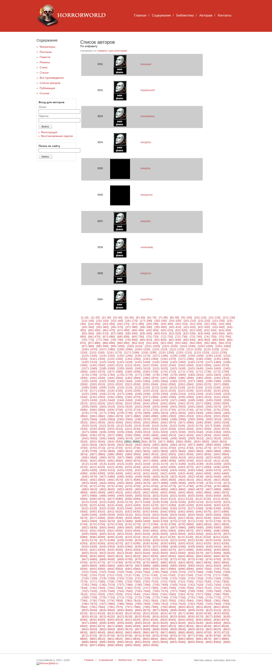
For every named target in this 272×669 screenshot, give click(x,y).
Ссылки (44, 93)
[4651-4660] (125, 483)
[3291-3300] (125, 432)
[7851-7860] (221, 600)
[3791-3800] (107, 451)
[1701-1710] (168, 371)
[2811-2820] (178, 413)
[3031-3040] (115, 422)
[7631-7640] (132, 594)
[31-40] (117, 317)
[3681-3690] (213, 444)
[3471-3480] (142, 438)
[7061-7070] (178, 572)
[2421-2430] (89, 400)
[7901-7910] (160, 603)
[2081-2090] (89, 387)
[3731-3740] (150, 448)
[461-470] (109, 330)
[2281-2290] (142, 393)
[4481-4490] (125, 476)
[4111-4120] (221, 460)
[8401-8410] (142, 622)
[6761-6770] (97, 562)
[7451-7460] (115, 587)
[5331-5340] (124, 508)
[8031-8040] (89, 610)
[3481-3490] (160, 438)
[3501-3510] (196, 438)
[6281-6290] (150, 543)
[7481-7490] (168, 587)
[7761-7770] (213, 597)
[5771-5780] (150, 524)
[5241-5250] (115, 505)
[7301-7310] (150, 581)
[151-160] (117, 320)
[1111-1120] (177, 349)
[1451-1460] (178, 362)
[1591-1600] (125, 368)
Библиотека (185, 15)
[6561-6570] (195, 552)
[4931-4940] (168, 492)
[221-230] (218, 320)
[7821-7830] (168, 600)
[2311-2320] (195, 393)
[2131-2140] (177, 387)
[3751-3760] (186, 448)
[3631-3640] (124, 444)
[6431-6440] (115, 549)
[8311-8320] (132, 619)
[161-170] (131, 320)
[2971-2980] (160, 419)
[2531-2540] (132, 403)
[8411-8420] (160, 622)
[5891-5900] (213, 527)
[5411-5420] (115, 511)
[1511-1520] (132, 365)
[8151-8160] (150, 613)
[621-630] (189, 333)
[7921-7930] (195, 603)
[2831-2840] (213, 413)
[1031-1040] (187, 346)
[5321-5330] (107, 508)
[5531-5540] (178, 514)
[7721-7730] (142, 597)
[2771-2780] (107, 413)
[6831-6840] (221, 562)
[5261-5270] (150, 505)
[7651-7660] (168, 594)
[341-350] (88, 327)
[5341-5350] (142, 508)
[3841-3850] (195, 451)
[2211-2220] (168, 390)
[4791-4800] (221, 486)
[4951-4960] (203, 492)
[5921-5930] (115, 530)
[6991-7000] (203, 568)
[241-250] (94, 323)
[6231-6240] (213, 540)
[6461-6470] (168, 549)
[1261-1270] (142, 355)
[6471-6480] (186, 549)
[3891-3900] (133, 454)
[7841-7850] (203, 600)
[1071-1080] (107, 349)
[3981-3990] (142, 457)
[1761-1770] (125, 374)
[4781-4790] (203, 486)
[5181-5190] (160, 502)
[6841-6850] (89, 565)
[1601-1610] (142, 368)
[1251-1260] (125, 355)
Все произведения (52, 77)
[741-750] (210, 336)
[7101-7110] (97, 575)
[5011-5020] (160, 495)
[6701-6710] (142, 559)
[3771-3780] (221, 448)
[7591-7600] (213, 591)
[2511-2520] (97, 403)
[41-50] (129, 317)
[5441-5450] (168, 511)
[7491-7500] (186, 587)
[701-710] (152, 336)
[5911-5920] (97, 530)
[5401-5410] (97, 511)
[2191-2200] (133, 390)
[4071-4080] (150, 460)
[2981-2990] (178, 419)
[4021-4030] (213, 457)
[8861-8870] (203, 638)
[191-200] (175, 320)
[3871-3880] (97, 454)
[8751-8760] (160, 635)
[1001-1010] (134, 346)
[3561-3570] (148, 441)
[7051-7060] (160, 572)
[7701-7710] (107, 597)
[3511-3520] (213, 438)
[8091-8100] (196, 610)
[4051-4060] (115, 460)
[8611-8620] (213, 629)
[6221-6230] (195, 540)
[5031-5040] (195, 495)
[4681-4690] (178, 483)
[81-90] (174, 317)
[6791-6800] (150, 562)
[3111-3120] (106, 425)
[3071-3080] (186, 422)
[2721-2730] (168, 409)
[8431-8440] (195, 622)
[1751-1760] (107, 374)
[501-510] (167, 330)
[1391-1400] (221, 358)
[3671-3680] (195, 444)
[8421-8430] (178, 622)
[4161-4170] (160, 463)
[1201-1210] (184, 352)
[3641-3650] (142, 444)
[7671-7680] (203, 594)
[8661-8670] (150, 632)
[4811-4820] (107, 489)
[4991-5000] (125, 495)
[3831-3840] (178, 451)
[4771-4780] (186, 486)
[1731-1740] (221, 371)
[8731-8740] (124, 635)
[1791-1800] (178, 374)
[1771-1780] (142, 374)
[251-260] (109, 323)
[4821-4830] (124, 489)
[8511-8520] (186, 626)
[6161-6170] (89, 540)
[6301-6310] (186, 543)
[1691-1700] (150, 371)
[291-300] (167, 323)
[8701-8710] (221, 632)
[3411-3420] (186, 435)
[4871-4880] (213, 489)
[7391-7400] (160, 584)
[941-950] (196, 343)
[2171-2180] (97, 390)
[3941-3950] (221, 454)
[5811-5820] (221, 524)
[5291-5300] (203, 505)
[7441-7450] (97, 587)
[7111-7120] (114, 575)
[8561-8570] (125, 629)
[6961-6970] (150, 568)
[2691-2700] (115, 409)
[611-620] (175, 333)
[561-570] (102, 333)
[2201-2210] (150, 390)
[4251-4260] (168, 467)
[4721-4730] (97, 486)
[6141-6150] (203, 537)
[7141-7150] (167, 575)
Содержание (161, 15)
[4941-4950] (186, 492)
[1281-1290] (178, 355)
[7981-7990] (150, 607)
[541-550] (225, 330)
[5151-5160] (107, 502)
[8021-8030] (221, 607)
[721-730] (181, 336)
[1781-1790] (160, 374)
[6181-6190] (125, 540)
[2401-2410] (203, 397)
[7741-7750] (178, 597)
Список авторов (50, 82)
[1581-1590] (107, 368)
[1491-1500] (97, 365)
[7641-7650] (150, 594)
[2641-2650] (178, 406)
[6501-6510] (89, 552)
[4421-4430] (168, 473)
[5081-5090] (133, 498)
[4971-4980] (89, 495)
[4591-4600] (168, 479)
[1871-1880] (168, 378)
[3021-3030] (97, 422)
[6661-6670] (221, 556)
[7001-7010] (221, 568)
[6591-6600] (97, 556)
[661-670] (94, 336)
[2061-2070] (203, 384)
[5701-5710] (178, 521)
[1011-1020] (152, 346)
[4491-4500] (142, 476)
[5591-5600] (133, 517)
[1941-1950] (142, 381)
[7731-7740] (160, 597)
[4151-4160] (142, 463)
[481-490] (138, 330)
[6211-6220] (178, 540)
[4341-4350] (178, 470)
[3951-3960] (89, 457)
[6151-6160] (221, 537)
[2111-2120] (142, 387)
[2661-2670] (213, 406)
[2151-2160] (213, 387)
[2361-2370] (133, 397)
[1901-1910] (221, 378)
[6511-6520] (107, 552)
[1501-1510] (115, 365)
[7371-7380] (125, 584)
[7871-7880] (107, 603)
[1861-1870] (150, 378)
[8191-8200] (221, 613)
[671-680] (109, 336)
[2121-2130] (159, 387)
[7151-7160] (185, 575)
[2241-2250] (221, 390)
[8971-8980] (97, 645)
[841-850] (204, 339)
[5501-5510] (125, 514)
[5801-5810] (203, 524)
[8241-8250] (160, 616)
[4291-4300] (89, 470)
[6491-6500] (221, 549)
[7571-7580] (178, 591)
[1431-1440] (142, 362)
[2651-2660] (195, 406)
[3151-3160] (177, 425)
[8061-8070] (142, 610)
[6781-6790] (133, 562)
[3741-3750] (168, 448)
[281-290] (152, 323)
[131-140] (88, 320)
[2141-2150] (195, 387)
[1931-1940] (124, 381)
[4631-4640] (89, 483)
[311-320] (196, 323)
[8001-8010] (186, 607)
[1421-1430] (124, 362)
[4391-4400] (115, 473)
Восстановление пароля (57, 136)
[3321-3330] (178, 432)
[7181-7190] (89, 578)
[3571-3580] (166, 441)
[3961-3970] (107, 457)
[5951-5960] (168, 530)
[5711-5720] (195, 521)
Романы (45, 62)
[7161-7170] (203, 575)
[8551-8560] (107, 629)
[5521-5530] (160, 514)
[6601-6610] (115, 556)
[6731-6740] (195, 559)
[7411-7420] (195, 584)
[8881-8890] (89, 642)
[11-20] (95, 317)
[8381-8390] (107, 622)
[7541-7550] (125, 591)
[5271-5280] (168, 505)
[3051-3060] (150, 422)
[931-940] (181, 343)
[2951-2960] (125, 419)
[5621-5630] (186, 517)
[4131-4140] (107, 463)
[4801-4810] (89, 489)
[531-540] (210, 330)
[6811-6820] (186, 562)
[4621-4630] (221, 479)
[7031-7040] (124, 572)
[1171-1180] (131, 352)
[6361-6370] (142, 546)
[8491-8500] (150, 626)
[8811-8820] (115, 638)
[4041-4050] (97, 460)
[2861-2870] (115, 416)
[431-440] (218, 327)
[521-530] (196, 330)
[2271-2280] (125, 393)
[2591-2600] (89, 406)
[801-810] (146, 339)
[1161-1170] (114, 352)
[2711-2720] (150, 409)
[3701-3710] (97, 448)
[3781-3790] (89, 451)
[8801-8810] (97, 638)
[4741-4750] (133, 486)
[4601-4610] (186, 479)
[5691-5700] (160, 521)
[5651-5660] (89, 521)
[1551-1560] (203, 365)
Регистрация (49, 132)
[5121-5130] (203, 498)
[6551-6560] (178, 552)
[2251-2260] (89, 393)
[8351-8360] (203, 619)
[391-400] (161, 327)
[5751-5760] (115, 524)
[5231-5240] (97, 505)
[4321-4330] (142, 470)
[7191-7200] (107, 578)
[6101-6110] (132, 537)
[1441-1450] (160, 362)
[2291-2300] (160, 393)
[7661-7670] (186, 594)
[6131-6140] (185, 537)
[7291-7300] (133, 581)
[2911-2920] (203, 416)
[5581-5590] (115, 517)
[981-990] (102, 346)
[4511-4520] (178, 476)
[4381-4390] (97, 473)
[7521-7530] (89, 591)
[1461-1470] (195, 362)
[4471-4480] (107, 476)
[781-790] (117, 339)
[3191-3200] (97, 428)
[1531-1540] (168, 365)
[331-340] (225, 323)
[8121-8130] (97, 613)
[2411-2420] (221, 397)
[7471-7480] (150, 587)
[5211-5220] (213, 502)
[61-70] (151, 317)
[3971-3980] (125, 457)
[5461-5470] (203, 511)
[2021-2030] (132, 384)
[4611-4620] (203, 479)
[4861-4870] (195, 489)
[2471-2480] (178, 400)
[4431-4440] (186, 473)
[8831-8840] (150, 638)
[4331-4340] (160, 470)
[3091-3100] (221, 422)
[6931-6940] (97, 568)
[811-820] (160, 339)
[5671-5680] (125, 521)
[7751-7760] (195, 597)
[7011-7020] (89, 572)
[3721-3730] (132, 448)
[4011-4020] (195, 457)
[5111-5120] (185, 498)
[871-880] (94, 343)
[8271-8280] (213, 616)
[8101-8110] (213, 610)
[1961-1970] (178, 381)
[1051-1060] (223, 346)
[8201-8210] (89, 616)
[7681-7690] (221, 594)
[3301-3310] (142, 432)
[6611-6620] (132, 556)
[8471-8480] (115, 626)
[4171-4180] (178, 463)
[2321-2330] (213, 393)
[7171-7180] (221, 575)
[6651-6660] (203, 556)
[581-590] (131, 333)
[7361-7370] (107, 584)
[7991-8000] (168, 607)
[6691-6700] (125, 559)
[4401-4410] (133, 473)
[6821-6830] (203, 562)
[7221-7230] (160, 578)
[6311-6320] (203, 543)
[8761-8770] (178, 635)
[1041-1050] (205, 346)
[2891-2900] (168, 416)
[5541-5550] (195, 514)
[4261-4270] (186, 467)
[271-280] (138, 323)
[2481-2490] (196, 400)
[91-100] (186, 317)
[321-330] (210, 323)
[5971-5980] (203, 530)
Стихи (43, 67)
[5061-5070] (97, 498)
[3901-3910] (150, 454)
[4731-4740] (115, 486)
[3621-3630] (107, 444)
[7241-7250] (195, 578)
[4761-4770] (168, 486)
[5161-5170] (125, 502)
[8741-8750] (142, 635)
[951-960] (210, 343)
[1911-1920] (89, 381)
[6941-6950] (115, 568)
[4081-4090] (168, 460)
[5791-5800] (186, 524)
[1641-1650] (213, 368)
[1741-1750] (89, 374)
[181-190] (161, 320)
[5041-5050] (213, 495)
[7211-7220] (142, 578)
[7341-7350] (221, 581)
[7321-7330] (186, 581)
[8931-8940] (178, 642)
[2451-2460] (142, 400)
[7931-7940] (213, 603)
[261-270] (123, 323)
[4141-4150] (125, 463)
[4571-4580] (133, 479)
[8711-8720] (89, 635)
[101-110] (200, 317)
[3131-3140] (142, 425)
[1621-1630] (178, 368)
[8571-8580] (142, 629)
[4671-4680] (160, 483)
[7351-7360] (89, 584)
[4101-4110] (203, 460)
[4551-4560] (97, 479)
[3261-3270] (221, 428)
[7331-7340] (203, 581)
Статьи (44, 72)
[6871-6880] (142, 565)
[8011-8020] (203, 607)
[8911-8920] (142, 642)
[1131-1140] (211, 349)
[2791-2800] (142, 413)
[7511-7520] (221, 587)
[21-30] (106, 317)
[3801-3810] (125, 451)
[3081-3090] (203, 422)
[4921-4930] (150, 492)
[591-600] (146, 333)
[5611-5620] (168, 517)
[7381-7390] (142, 584)
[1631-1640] (195, 368)
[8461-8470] (97, 626)
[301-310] (181, 323)
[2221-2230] (186, 390)
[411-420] (190, 327)
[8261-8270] (195, 616)
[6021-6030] (142, 533)
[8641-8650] (115, 632)
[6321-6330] (221, 543)
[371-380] (131, 327)
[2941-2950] (107, 419)
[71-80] (163, 317)
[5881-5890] (196, 527)
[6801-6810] (168, 562)
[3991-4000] (160, 457)
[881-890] (109, 343)
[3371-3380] (115, 435)
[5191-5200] (178, 502)
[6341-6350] (107, 546)
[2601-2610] (107, 406)
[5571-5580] (97, 517)
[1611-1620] (160, 368)
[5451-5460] (186, 511)
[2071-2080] (221, 384)
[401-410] (175, 327)
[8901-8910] (125, 642)
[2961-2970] (142, 419)
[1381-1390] (203, 358)
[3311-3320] (160, 432)
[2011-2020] (115, 384)
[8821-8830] (132, 638)
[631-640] (204, 333)
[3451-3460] (107, 438)
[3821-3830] (160, 451)
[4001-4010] (178, 457)
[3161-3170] (195, 425)
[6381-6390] (178, 546)
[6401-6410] (213, 546)
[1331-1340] (115, 358)
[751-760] (225, 336)
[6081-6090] (97, 537)
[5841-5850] (125, 527)
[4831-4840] (142, 489)
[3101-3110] (89, 425)
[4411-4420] (150, 473)
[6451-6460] (150, 549)
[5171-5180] (142, 502)
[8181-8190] (203, 613)
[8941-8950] (195, 642)
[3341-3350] (213, 432)
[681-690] (123, 336)
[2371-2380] (150, 397)
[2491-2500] (213, 400)
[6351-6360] (125, 546)
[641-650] (218, 333)
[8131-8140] (115, 613)
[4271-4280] (203, 467)
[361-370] (117, 327)
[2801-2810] (160, 413)
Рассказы (46, 51)
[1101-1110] (160, 349)
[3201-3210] (115, 428)
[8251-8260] (178, 616)
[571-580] (117, 333)
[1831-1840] (97, 378)
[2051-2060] (186, 384)
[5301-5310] (221, 505)
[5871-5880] (178, 527)
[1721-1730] (203, 371)
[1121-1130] (194, 349)
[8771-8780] (195, 635)
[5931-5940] (132, 530)
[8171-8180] (186, 613)
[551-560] (88, 333)
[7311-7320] (168, 581)
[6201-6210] (160, 540)
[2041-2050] (168, 384)
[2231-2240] (203, 390)
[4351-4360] (195, 470)
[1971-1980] (195, 381)
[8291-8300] (97, 619)
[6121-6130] (167, 537)
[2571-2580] (203, 403)
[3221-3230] (150, 428)
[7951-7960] (97, 607)
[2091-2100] (107, 387)
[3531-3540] (97, 441)
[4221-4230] (115, 467)
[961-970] (225, 343)
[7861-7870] (89, 603)
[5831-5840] (107, 527)
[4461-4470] (89, 476)
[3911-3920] (168, 454)
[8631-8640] (97, 632)
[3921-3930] (186, 454)
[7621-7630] (115, 594)
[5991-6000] (89, 533)
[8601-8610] (196, 629)
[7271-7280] (97, 581)
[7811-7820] (150, 600)
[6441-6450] (133, 549)
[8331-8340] (168, 619)
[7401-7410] (178, 584)
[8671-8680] (168, 632)
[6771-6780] (115, 562)
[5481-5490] (89, 514)
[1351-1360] (150, 358)
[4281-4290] (221, 467)
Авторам (205, 15)
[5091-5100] (150, 498)
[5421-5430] (132, 511)
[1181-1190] (149, 352)
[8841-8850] (168, 638)
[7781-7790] (97, 600)
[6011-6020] (124, 533)
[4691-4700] (196, 483)
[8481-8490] (133, 626)
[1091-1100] (142, 349)
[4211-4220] (97, 467)
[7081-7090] (213, 572)
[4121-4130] (89, 463)
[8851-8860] (186, 638)
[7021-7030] (107, 572)
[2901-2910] (186, 416)
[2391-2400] (186, 397)
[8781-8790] (213, 635)
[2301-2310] (178, 393)
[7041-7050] (142, 572)
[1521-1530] (150, 365)
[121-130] (229, 317)
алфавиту (103, 51)
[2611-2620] (124, 406)
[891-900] (123, 343)
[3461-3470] (125, 438)
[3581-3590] (183, 441)
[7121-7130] (132, 575)
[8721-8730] (107, 635)
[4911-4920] (132, 492)
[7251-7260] (213, 578)
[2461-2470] (160, 400)
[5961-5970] (186, 530)
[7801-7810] (133, 600)
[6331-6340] (89, 546)
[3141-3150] (159, 425)
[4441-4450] (203, 473)
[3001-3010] (213, 419)
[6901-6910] (196, 565)
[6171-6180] (107, 540)
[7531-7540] (107, 591)
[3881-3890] (115, 454)
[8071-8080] (160, 610)
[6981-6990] (186, 568)
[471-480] (123, 330)
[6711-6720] (160, 559)
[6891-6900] (178, 565)
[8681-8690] (186, 632)
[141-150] (102, 320)
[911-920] (152, 343)
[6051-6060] (195, 533)
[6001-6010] (107, 533)
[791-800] (131, 339)
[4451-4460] (221, 473)
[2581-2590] (221, 403)
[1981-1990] (213, 381)
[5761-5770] (133, 524)
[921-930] (167, 343)
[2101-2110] (124, 387)
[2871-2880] (133, 416)
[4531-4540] (213, 476)
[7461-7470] (133, 587)
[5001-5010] (142, 495)
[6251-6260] (97, 543)
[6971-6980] (168, 568)
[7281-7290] (115, 581)
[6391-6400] (196, 546)
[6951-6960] (133, 568)
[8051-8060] (125, 610)
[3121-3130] (124, 425)
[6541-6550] (160, 552)
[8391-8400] (125, 622)
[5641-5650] (221, 517)
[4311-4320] (124, 470)
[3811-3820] (142, 451)
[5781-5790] (168, 524)
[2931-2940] (89, 419)
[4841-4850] (160, 489)
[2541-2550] (150, 403)
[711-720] (167, 336)
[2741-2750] (203, 409)
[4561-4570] (115, 479)
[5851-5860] (142, 527)
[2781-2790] (125, 413)
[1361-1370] (168, 358)
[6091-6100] (115, 537)
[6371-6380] (160, 546)
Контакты (225, 15)
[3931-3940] (203, 454)
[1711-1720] (186, 371)
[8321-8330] (150, 619)
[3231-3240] (168, 428)
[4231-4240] (132, 467)
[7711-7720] (124, 597)
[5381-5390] (213, 508)
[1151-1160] (97, 352)
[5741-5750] (97, 524)
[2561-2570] (186, 403)
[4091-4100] (186, 460)
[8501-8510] (168, 626)
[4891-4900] (97, 492)
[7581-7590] (196, 591)
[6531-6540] (142, 552)
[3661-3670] (178, 444)
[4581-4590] (150, 479)
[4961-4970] (221, 492)
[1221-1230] (219, 352)
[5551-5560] (213, 514)
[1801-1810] (196, 374)
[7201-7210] (125, 578)
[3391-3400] (150, 435)
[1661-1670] (97, 371)
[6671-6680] (89, 559)
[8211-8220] (107, 616)
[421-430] (204, 327)
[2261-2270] (107, 393)
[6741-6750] (213, 559)
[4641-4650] (107, 483)
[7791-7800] (115, 600)
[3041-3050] (133, 422)
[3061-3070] (168, 422)
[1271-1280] (160, 355)
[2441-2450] (125, 400)
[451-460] (94, 330)
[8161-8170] (168, 613)
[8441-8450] (213, 622)
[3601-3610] (219, 441)
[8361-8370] (221, 619)
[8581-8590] (160, 629)
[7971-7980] (133, 607)
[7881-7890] (125, 603)
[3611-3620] (89, 444)
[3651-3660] (160, 444)
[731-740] (196, 336)
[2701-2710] (133, 409)
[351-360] (102, 327)
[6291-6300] (168, 543)
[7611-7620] (97, 594)
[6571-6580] (213, 552)
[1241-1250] (107, 355)
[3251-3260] (203, 428)
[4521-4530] (195, 476)
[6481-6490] (203, 549)
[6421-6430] (97, 549)
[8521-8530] (203, 626)
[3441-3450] (89, 438)
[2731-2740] (186, 409)
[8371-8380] (89, 622)
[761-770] (88, 339)
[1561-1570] (221, 365)
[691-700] (138, 336)
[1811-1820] (213, 374)
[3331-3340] (195, 432)
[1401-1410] (89, 362)
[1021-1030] (170, 346)
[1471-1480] (213, 362)
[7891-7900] (142, 603)
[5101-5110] (168, 498)
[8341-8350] (186, 619)
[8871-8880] (221, 638)
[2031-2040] (150, 384)
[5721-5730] (213, 521)
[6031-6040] (160, 533)
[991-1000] (118, 346)
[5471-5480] (221, 511)
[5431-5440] (150, 511)
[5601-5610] (150, 517)
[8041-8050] (107, 610)
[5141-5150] (89, 502)
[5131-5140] (221, 498)
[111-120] (214, 317)
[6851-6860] (107, 565)
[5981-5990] (221, 530)
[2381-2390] (168, 397)
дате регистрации (118, 51)
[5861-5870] (160, 527)
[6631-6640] (168, 556)
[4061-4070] (133, 460)
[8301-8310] (115, 619)
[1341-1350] (133, 358)
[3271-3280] (89, 432)
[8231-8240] (142, 616)
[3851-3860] (213, 451)
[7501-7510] (203, 587)
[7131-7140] (150, 575)
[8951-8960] (213, 642)
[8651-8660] (133, 632)
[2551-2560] (168, 403)
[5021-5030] (178, 495)
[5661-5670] (107, 521)
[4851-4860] (178, 489)
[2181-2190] (115, 390)
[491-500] (152, 330)
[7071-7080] (195, 572)
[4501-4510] (160, 476)
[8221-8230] (124, 616)
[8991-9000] (133, 645)
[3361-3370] (97, 435)
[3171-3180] (213, 425)
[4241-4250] (150, 467)
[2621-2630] (142, 406)
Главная (140, 15)
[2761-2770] (89, 413)
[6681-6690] (107, 559)
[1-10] (84, 317)
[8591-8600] (178, 629)
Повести (45, 57)
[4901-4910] (115, 492)
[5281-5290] (186, 505)
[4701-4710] (213, 483)
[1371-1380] (186, 358)
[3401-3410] (168, 435)
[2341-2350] (97, 397)
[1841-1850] (115, 378)
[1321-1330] (97, 358)
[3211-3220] (132, 428)
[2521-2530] (115, 403)
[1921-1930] (107, 381)
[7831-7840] (186, 600)
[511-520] (181, 330)
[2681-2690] (97, 409)
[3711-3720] (115, 448)
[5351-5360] (160, 508)
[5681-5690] (142, 521)
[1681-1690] (133, 371)
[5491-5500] (107, 514)
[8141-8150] (133, 613)
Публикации (47, 88)
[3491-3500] (178, 438)
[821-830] (175, 339)
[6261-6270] (115, 543)
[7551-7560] (142, 591)
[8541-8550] (89, 629)
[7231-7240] (178, 578)
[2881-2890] (150, 416)
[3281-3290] (107, 432)
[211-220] (204, 320)
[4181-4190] (196, 463)
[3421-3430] (203, 435)
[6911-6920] (213, 565)
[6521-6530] (124, 552)
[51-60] (140, 317)
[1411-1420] (107, 362)
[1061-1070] (89, 349)
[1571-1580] (89, 368)
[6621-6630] (150, 556)
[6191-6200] (142, 540)
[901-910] (138, 343)
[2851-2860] (97, 416)
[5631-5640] (203, 517)
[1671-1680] (115, 371)
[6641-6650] (186, 556)
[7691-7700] (89, 597)
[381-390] (146, 327)
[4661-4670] (142, 483)
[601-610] (161, 333)
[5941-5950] (150, 530)
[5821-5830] (89, 527)
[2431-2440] (107, 400)
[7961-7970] (115, 607)
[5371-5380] (195, 508)
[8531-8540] (221, 626)
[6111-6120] (150, 537)
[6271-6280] (133, 543)
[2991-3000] (196, 419)
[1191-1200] (166, 352)
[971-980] (88, 346)
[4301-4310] (107, 470)
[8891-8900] (107, 642)
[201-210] (190, 320)
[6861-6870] (125, 565)
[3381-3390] (133, 435)
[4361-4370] (213, 470)
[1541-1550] (186, 365)
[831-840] (189, 339)
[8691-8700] (203, 632)
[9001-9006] (150, 645)
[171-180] (146, 320)
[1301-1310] (213, 355)
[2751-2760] (221, 409)
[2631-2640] (160, 406)
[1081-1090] (125, 349)
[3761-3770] (203, 448)
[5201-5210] (196, 502)
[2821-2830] (195, 413)
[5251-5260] (133, 505)
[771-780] (102, 339)
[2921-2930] (221, 416)
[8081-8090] (178, 610)
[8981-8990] (115, 645)
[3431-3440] (221, 435)
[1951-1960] (160, 381)
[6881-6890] (160, 565)
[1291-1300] (196, 355)
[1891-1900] (203, 378)
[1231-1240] (89, 355)
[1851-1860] (133, 378)
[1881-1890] (186, 378)
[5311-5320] (89, 508)
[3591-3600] (201, 441)
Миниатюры (47, 46)
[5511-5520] (142, 514)
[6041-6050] (178, 533)
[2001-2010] (97, 384)
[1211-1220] (201, 352)
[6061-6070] (213, 533)
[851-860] (218, 339)
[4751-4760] (150, 486)
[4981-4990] (107, 495)
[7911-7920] (178, 603)
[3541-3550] (115, 441)
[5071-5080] (115, 498)
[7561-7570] (160, 591)
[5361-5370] (178, 508)
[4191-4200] (213, 463)
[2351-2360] (115, 397)
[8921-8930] (160, 642)
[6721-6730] (178, 559)
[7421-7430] (213, 584)
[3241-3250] (186, 428)
